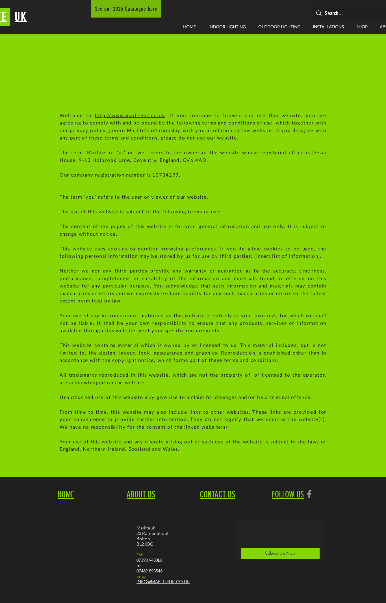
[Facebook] (309, 494)
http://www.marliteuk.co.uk (130, 115)
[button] (227, 26)
